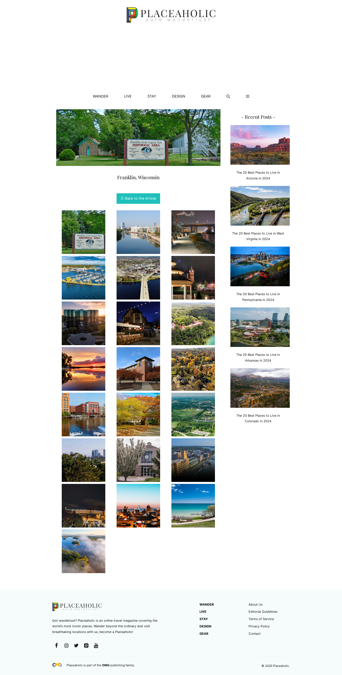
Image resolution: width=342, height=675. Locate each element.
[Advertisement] (171, 59)
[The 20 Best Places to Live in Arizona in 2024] (260, 146)
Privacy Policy (259, 626)
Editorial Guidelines (263, 612)
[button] (228, 96)
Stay (151, 96)
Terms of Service (261, 619)
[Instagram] (66, 646)
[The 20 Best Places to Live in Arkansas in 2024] (260, 328)
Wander (100, 96)
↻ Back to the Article (138, 198)
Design (178, 96)
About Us (256, 604)
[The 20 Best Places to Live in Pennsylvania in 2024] (260, 267)
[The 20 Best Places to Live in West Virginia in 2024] (260, 206)
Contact (255, 634)
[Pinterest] (86, 646)
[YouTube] (96, 646)
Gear (206, 96)
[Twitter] (76, 646)
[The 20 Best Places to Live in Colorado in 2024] (260, 389)
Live (128, 96)
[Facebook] (56, 646)
